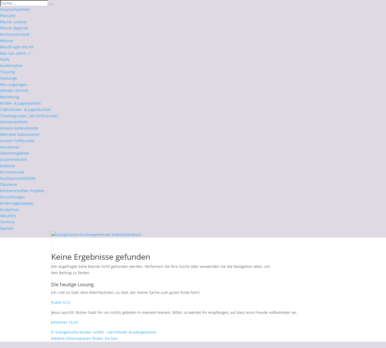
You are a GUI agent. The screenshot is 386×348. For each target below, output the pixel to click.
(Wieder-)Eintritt (14, 90)
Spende (6, 228)
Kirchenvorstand (14, 34)
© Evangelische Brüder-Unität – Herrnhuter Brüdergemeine (103, 332)
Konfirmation (11, 65)
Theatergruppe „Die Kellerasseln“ (29, 115)
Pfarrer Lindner (13, 21)
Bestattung (9, 96)
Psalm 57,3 (60, 302)
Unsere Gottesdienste (19, 128)
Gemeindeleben (14, 121)
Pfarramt (7, 15)
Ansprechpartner (15, 9)
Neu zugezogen (13, 84)
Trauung (7, 71)
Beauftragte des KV (17, 46)
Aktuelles (8, 215)
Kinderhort (9, 209)
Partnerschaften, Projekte (22, 190)
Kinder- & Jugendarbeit (20, 103)
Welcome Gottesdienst (19, 134)
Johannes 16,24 (64, 322)
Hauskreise (9, 147)
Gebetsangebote (14, 153)
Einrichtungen (12, 197)
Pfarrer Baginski (14, 27)
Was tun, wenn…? (15, 53)
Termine (7, 221)
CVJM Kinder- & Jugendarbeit (25, 109)
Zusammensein (13, 159)
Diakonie (7, 165)
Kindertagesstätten (17, 203)
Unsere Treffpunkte (17, 140)
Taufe (4, 59)
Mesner (6, 40)
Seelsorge (8, 78)
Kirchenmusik (12, 172)
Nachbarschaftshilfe (18, 178)
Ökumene (8, 184)
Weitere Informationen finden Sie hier (84, 338)
